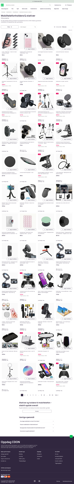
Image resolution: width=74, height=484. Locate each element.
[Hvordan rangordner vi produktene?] (55, 27)
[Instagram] (35, 481)
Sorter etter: (59, 27)
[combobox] (28, 5)
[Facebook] (39, 481)
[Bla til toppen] (71, 436)
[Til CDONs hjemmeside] (2, 5)
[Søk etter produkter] (50, 5)
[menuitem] (5, 8)
